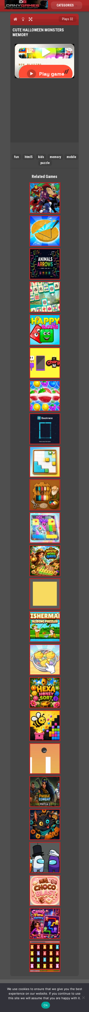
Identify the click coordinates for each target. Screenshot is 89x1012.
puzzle (45, 163)
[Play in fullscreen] (30, 19)
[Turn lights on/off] (23, 19)
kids (41, 157)
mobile (71, 157)
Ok (46, 1005)
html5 (28, 157)
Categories (65, 5)
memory (55, 157)
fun (16, 157)
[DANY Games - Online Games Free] (26, 8)
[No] (83, 997)
